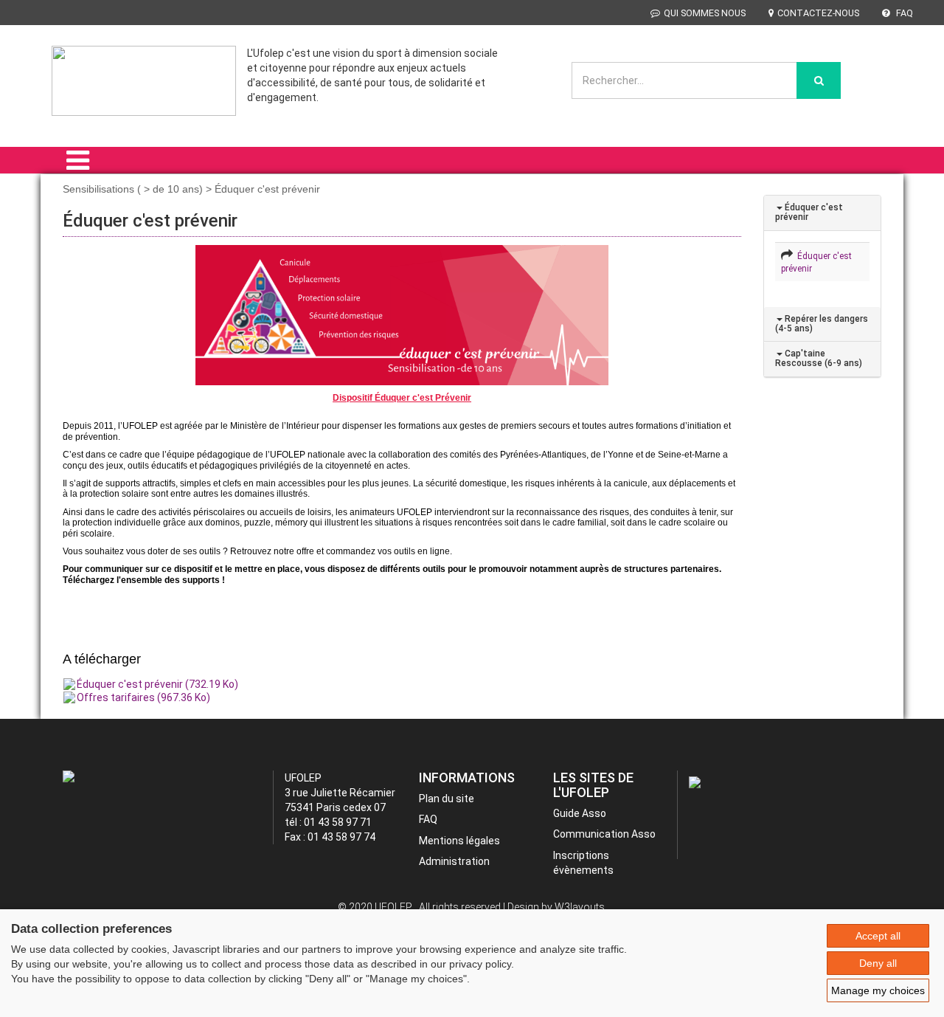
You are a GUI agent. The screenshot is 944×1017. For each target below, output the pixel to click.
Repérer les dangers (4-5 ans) (821, 324)
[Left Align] (818, 80)
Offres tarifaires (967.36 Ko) (143, 697)
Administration (454, 861)
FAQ (903, 12)
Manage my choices (878, 990)
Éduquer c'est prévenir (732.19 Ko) (157, 684)
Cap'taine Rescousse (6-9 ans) (818, 358)
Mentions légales (459, 841)
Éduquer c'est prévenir (809, 212)
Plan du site (446, 798)
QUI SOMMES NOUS (705, 12)
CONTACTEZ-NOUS (818, 12)
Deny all (878, 963)
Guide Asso (579, 813)
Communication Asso (604, 834)
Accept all (878, 936)
